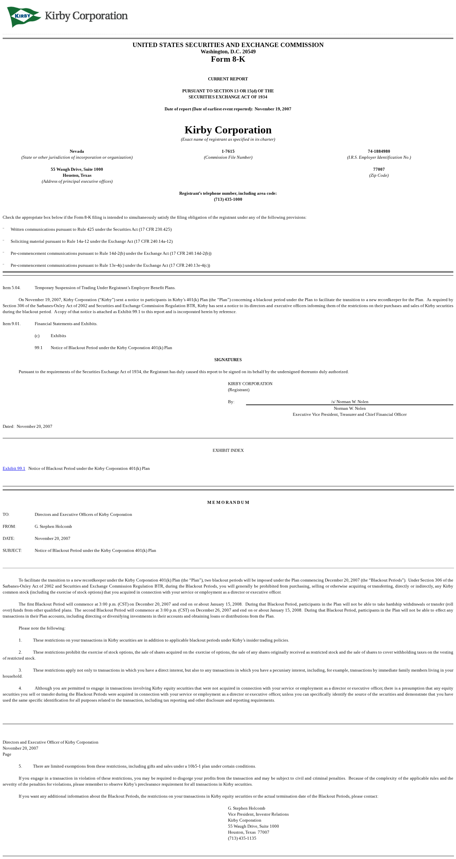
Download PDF (433, 16)
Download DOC (424, 16)
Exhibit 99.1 (14, 468)
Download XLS (441, 16)
